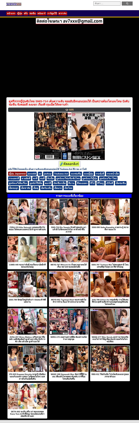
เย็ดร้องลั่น (46, 188)
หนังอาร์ (41, 13)
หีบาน (71, 183)
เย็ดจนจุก (13, 188)
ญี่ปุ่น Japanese (17, 173)
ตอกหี (48, 183)
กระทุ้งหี (100, 173)
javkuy (47, 173)
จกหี (35, 178)
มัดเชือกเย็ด (59, 183)
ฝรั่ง (26, 13)
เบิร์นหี (109, 183)
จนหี (42, 178)
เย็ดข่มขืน (121, 183)
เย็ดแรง (58, 188)
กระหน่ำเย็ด (113, 173)
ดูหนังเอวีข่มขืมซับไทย (68, 178)
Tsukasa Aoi (61, 173)
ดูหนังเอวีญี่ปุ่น (89, 178)
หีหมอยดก (82, 183)
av (40, 173)
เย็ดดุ (35, 188)
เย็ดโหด (68, 188)
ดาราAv (63, 13)
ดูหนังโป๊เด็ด (36, 183)
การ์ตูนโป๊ (52, 13)
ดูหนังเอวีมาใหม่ (108, 178)
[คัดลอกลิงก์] (69, 164)
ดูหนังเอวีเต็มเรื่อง (18, 183)
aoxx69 (32, 173)
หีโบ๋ (92, 183)
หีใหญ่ (100, 183)
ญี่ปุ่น (19, 13)
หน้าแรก (11, 13)
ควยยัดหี (26, 178)
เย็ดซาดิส (26, 188)
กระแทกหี (14, 178)
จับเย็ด (50, 178)
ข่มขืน (33, 13)
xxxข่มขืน (76, 173)
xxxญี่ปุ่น (88, 173)
